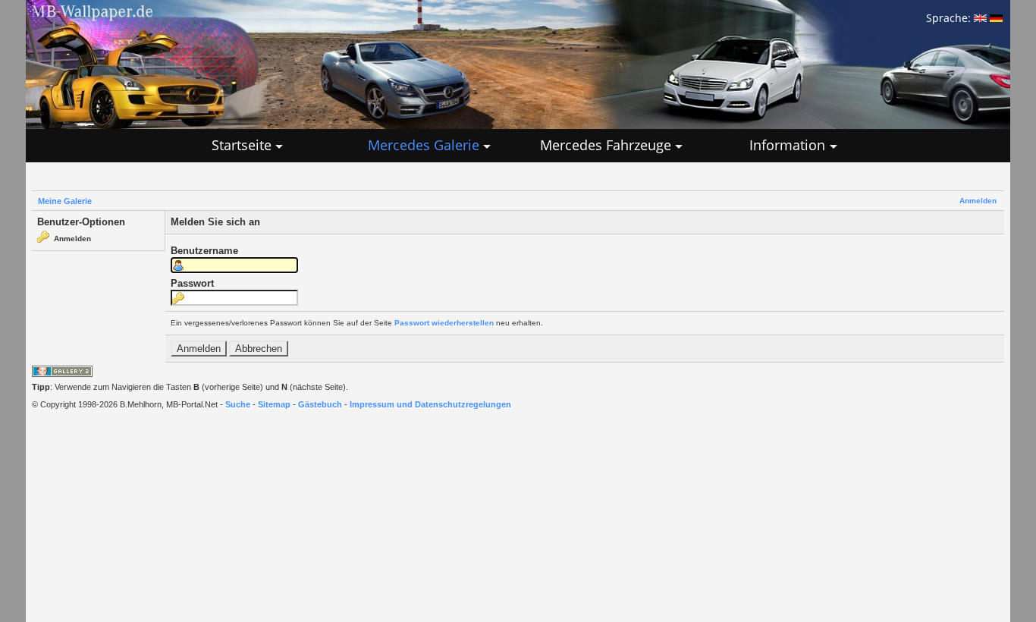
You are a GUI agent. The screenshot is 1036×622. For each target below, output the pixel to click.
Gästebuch (320, 404)
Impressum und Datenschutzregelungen (430, 404)
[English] (980, 18)
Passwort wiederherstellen (444, 323)
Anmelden (978, 200)
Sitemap (274, 404)
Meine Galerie (65, 201)
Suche (237, 404)
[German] (996, 18)
